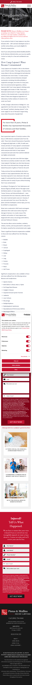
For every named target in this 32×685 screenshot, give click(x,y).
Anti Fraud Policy (14, 656)
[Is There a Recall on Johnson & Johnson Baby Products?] (16, 439)
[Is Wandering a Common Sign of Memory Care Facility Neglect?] (16, 465)
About (16, 638)
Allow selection (16, 365)
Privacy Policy (25, 328)
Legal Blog (15, 641)
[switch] (28, 341)
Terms (23, 409)
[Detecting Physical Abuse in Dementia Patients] (16, 491)
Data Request (24, 656)
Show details (24, 356)
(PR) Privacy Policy (7, 330)
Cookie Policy (21, 654)
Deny (16, 369)
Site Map (27, 654)
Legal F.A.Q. (15, 643)
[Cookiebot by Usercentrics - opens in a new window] (23, 315)
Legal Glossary (16, 645)
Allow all (16, 361)
